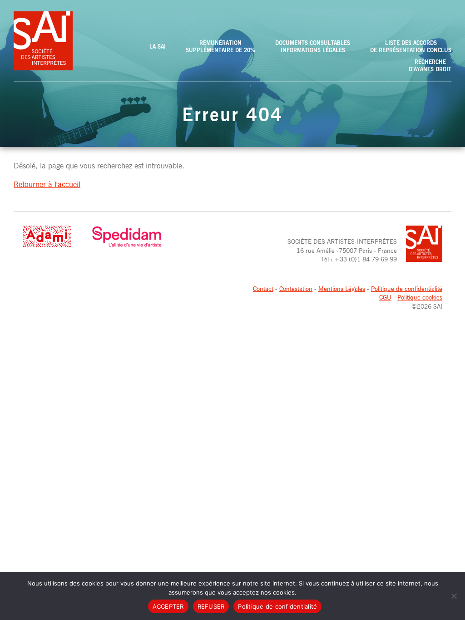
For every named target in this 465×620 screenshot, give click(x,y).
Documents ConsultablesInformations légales (312, 46)
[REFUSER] (453, 595)
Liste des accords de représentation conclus (410, 46)
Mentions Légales (341, 288)
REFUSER (211, 606)
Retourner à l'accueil (47, 184)
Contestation (295, 288)
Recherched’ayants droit (430, 65)
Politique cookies (419, 297)
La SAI (157, 46)
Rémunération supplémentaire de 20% (220, 46)
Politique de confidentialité (406, 288)
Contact (263, 288)
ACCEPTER (168, 606)
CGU (385, 297)
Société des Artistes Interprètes (43, 40)
